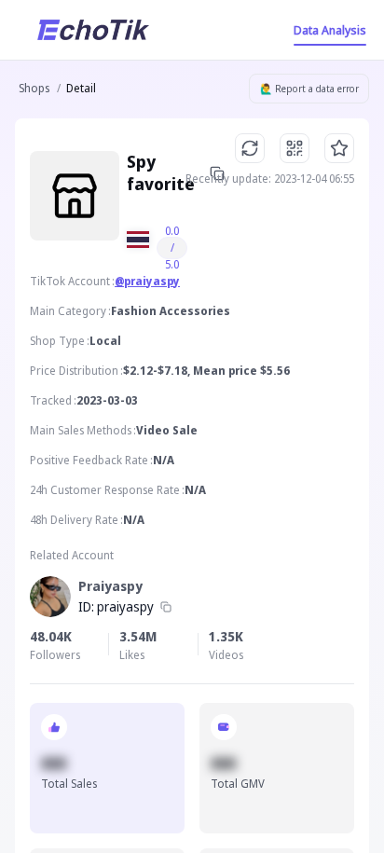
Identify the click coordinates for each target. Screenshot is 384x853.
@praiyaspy (147, 281)
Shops (34, 88)
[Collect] (339, 148)
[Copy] (166, 606)
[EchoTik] (93, 30)
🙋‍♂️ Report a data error (309, 88)
